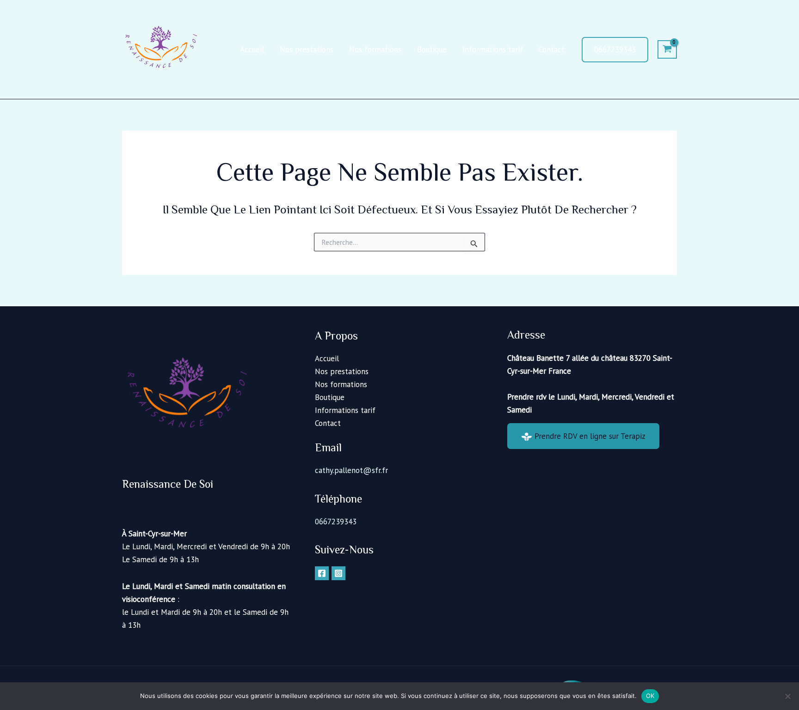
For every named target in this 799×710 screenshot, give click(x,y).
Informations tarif (492, 49)
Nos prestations (306, 49)
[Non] (787, 696)
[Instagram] (338, 573)
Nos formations (375, 49)
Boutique (432, 49)
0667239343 (335, 521)
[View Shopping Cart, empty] (667, 49)
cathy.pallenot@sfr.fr (351, 470)
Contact (552, 49)
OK (650, 695)
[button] (615, 49)
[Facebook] (322, 573)
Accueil (252, 49)
